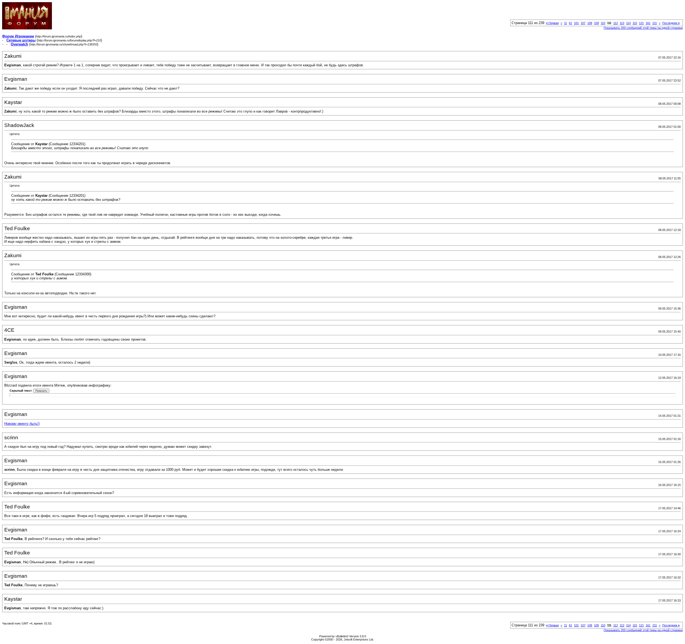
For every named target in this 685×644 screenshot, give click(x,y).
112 (615, 23)
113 (622, 23)
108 (589, 23)
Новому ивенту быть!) (22, 424)
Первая (552, 23)
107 (583, 23)
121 (641, 23)
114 (628, 23)
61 (570, 23)
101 (576, 23)
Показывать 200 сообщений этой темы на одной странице (643, 27)
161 (648, 23)
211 (654, 23)
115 (635, 23)
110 (603, 23)
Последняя (671, 23)
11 (565, 23)
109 (596, 23)
